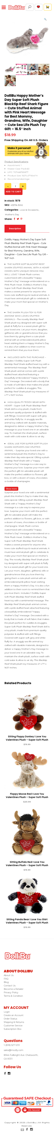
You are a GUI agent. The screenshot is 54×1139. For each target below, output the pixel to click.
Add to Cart (16, 744)
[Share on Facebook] (14, 219)
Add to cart (13, 191)
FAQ (6, 978)
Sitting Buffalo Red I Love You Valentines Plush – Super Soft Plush (27, 863)
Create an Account (13, 1015)
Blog (6, 982)
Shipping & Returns (14, 1022)
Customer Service (13, 1025)
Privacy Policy (11, 992)
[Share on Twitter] (18, 219)
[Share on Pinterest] (21, 219)
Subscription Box (12, 1029)
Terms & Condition (13, 996)
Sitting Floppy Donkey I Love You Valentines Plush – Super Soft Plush (27, 738)
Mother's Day (12, 214)
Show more (11, 489)
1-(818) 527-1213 (12, 1045)
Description (15, 228)
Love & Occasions (29, 210)
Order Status (10, 1018)
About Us (9, 975)
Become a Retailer (13, 989)
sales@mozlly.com (13, 1050)
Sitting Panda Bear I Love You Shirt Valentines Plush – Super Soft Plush (27, 921)
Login (7, 1012)
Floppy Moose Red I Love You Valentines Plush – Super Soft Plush (27, 795)
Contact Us (9, 985)
